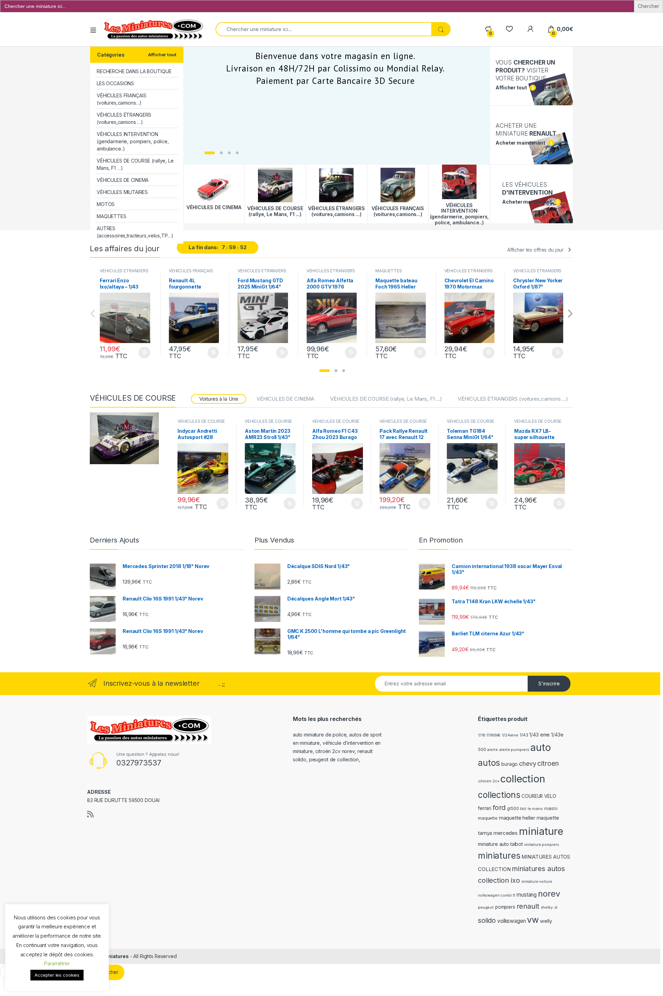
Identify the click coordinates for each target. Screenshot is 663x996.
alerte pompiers (514, 749)
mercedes (505, 833)
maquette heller (517, 818)
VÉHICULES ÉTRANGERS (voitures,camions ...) (124, 273)
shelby (547, 907)
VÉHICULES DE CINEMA (122, 180)
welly (546, 921)
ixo (523, 808)
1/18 (481, 735)
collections (499, 795)
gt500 (513, 808)
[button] (324, 370)
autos (489, 763)
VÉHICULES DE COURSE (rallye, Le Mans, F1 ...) (386, 399)
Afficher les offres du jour (535, 250)
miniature (541, 831)
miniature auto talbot (500, 844)
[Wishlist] (509, 29)
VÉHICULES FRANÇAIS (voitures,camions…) (121, 99)
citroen (547, 764)
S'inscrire (549, 683)
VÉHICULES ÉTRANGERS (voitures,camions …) (124, 118)
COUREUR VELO (538, 796)
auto (540, 747)
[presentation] (570, 314)
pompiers (505, 907)
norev (549, 894)
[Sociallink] (90, 814)
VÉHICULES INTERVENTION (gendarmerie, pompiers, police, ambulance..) (133, 141)
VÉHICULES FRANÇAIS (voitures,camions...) (191, 273)
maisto (551, 808)
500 (482, 749)
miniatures (499, 855)
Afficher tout (162, 54)
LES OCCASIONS (115, 83)
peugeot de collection (334, 759)
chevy (527, 763)
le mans (535, 808)
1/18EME (493, 735)
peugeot (486, 907)
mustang (527, 894)
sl (556, 907)
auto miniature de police (320, 735)
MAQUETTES (111, 216)
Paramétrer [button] (57, 963)
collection (522, 779)
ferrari (484, 808)
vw (533, 920)
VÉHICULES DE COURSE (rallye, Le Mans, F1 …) (135, 164)
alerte (492, 750)
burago (509, 764)
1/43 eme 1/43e (546, 735)
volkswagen (511, 921)
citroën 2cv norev (335, 751)
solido (487, 921)
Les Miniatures (111, 956)
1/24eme (510, 735)
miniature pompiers (541, 844)
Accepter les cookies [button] (57, 975)
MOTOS (106, 204)
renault (528, 906)
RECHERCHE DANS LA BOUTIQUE (134, 71)
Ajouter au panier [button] (142, 353)
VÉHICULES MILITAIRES (122, 192)
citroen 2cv (488, 781)
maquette (488, 818)
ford (499, 807)
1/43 (524, 735)
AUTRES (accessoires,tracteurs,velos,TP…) (135, 231)
